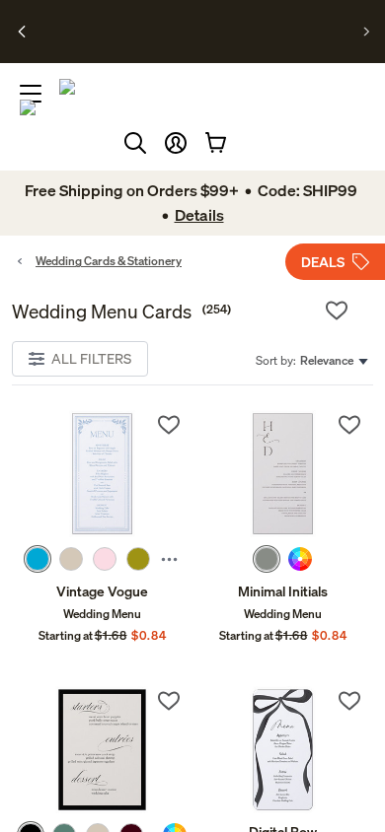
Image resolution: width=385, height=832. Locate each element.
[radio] (37, 559)
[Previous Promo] (22, 31)
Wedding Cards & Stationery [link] (109, 260)
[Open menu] (30, 94)
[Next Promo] (366, 31)
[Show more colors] (169, 559)
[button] (176, 143)
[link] (102, 473)
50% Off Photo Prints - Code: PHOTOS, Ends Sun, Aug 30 (189, 22)
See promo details (188, 47)
